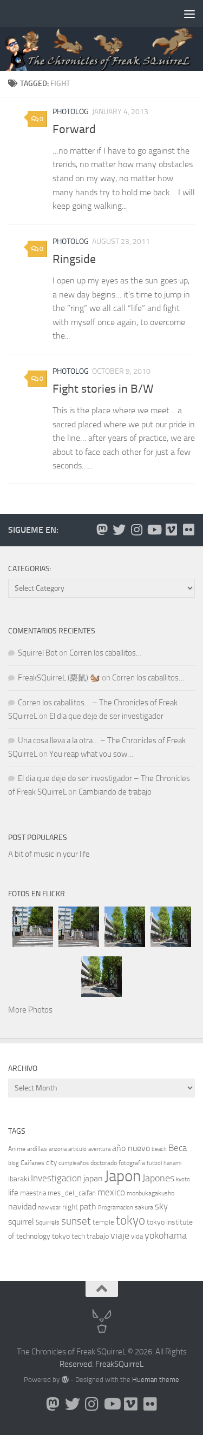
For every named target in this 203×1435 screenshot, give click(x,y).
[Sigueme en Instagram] (136, 529)
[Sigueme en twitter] (119, 529)
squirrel (21, 1221)
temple (103, 1222)
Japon (122, 1176)
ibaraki (18, 1178)
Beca (177, 1147)
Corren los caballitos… (105, 653)
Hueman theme (155, 1380)
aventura (99, 1149)
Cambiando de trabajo (115, 792)
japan (93, 1178)
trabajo (98, 1236)
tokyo (130, 1220)
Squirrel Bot (37, 653)
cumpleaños (73, 1163)
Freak (104, 1364)
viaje (119, 1235)
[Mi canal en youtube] (153, 529)
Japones (158, 1178)
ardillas (37, 1149)
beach (159, 1149)
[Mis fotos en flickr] (188, 529)
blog (13, 1163)
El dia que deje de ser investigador (106, 716)
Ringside (74, 259)
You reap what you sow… (91, 754)
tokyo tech (68, 1236)
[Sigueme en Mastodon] (101, 529)
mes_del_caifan (72, 1193)
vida (137, 1236)
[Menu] (189, 13)
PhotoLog (71, 111)
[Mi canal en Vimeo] (171, 529)
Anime (16, 1149)
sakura (144, 1207)
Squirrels (48, 1222)
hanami (172, 1163)
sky (161, 1206)
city (51, 1163)
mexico (111, 1192)
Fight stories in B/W (103, 389)
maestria (33, 1193)
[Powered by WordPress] (64, 1379)
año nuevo (131, 1148)
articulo (77, 1149)
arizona (58, 1149)
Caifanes (32, 1163)
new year (49, 1207)
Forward (74, 129)
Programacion (115, 1207)
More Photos (30, 1010)
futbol (154, 1163)
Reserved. (77, 1364)
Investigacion (56, 1178)
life (13, 1193)
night (70, 1207)
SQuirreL (128, 1364)
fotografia (132, 1163)
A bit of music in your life (49, 854)
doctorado (103, 1163)
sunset (76, 1221)
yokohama (166, 1235)
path (88, 1206)
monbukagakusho (150, 1193)
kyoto (183, 1179)
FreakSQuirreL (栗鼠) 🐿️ (59, 678)
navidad (22, 1206)
